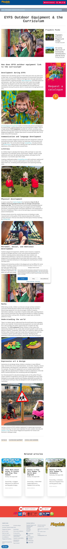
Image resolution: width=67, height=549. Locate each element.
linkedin (30, 538)
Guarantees (16, 529)
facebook (30, 533)
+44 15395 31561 (42, 531)
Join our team (5, 531)
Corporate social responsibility (17, 535)
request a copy (5, 430)
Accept (22, 278)
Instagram (31, 537)
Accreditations (5, 537)
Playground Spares (6, 529)
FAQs (14, 527)
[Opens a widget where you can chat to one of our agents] (5, 546)
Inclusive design (17, 525)
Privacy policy (37, 281)
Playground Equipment (16, 440)
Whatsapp (30, 540)
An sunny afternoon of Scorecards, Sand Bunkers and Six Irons (60, 52)
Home (3, 9)
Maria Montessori (26, 80)
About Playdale (5, 525)
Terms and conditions (18, 531)
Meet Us (46, 509)
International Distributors (16, 540)
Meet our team (5, 533)
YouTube (31, 542)
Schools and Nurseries (31, 440)
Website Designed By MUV (7, 542)
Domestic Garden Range (7, 527)
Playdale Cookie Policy (30, 281)
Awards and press (6, 535)
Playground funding (6, 538)
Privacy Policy (38, 272)
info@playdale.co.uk (42, 535)
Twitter (28, 535)
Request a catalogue (55, 88)
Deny (33, 278)
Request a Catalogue (30, 509)
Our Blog (4, 440)
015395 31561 (41, 526)
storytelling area (22, 159)
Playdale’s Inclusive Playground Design (59, 38)
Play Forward (16, 543)
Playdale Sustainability (18, 538)
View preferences (44, 278)
